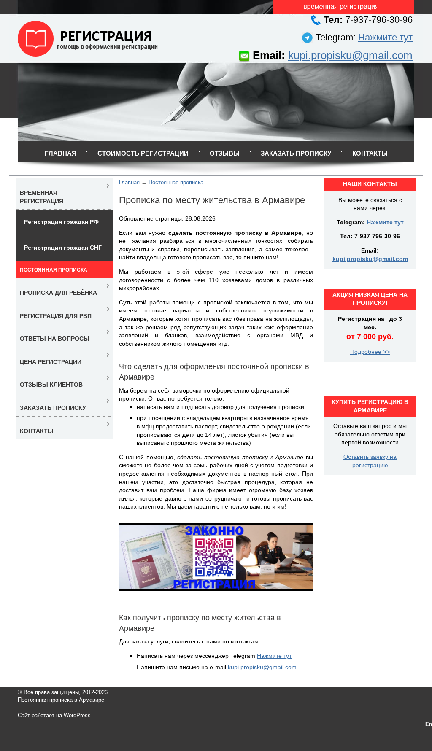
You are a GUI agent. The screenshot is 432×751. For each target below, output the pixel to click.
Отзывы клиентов (51, 384)
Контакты (370, 153)
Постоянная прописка (175, 182)
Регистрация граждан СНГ (63, 247)
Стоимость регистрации (143, 153)
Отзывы (225, 153)
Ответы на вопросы (54, 338)
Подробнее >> (370, 351)
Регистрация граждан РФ (61, 221)
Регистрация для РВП (56, 315)
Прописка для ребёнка (58, 292)
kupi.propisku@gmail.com (350, 55)
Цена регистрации (50, 361)
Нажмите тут (385, 37)
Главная (60, 153)
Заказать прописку (296, 153)
